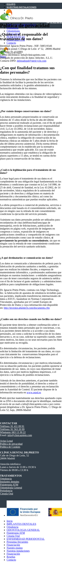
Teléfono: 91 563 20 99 (12, 429)
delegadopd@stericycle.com (31, 60)
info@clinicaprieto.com (19, 435)
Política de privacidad (11, 443)
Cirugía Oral (6, 493)
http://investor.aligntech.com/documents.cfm (27, 307)
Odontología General (11, 487)
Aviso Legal (6, 440)
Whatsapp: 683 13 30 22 (13, 432)
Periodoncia (6, 490)
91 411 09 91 (56, 22)
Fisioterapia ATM (9, 484)
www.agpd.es (34, 392)
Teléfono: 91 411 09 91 (12, 426)
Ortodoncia (6, 478)
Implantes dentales (9, 481)
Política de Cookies (10, 446)
